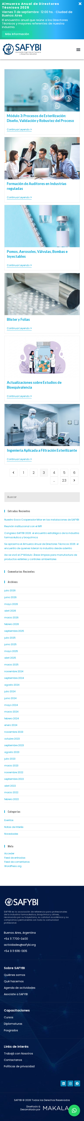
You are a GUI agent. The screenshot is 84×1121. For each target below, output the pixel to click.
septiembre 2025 (14, 631)
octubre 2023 (12, 738)
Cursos (8, 1017)
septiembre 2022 (14, 779)
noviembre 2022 (13, 772)
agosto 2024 (12, 684)
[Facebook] (77, 1083)
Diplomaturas (13, 1024)
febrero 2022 (11, 799)
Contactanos (13, 1060)
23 (64, 480)
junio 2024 (10, 698)
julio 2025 (10, 637)
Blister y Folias (18, 319)
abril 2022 (10, 785)
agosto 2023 (11, 752)
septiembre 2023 (14, 745)
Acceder (9, 853)
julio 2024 (10, 691)
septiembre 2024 (14, 678)
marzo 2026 (11, 617)
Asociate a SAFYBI (16, 994)
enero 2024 (10, 725)
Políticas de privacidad (19, 1066)
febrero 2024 (11, 718)
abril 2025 (10, 657)
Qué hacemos (14, 981)
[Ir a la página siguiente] (74, 480)
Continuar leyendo (19, 129)
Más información (17, 34)
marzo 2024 (11, 711)
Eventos (8, 820)
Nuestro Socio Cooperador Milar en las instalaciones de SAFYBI (41, 519)
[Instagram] (70, 1083)
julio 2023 (9, 758)
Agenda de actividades (19, 988)
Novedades (11, 833)
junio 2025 (10, 644)
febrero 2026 (11, 624)
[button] (78, 49)
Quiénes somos (14, 975)
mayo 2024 (11, 705)
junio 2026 (10, 597)
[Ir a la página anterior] (13, 473)
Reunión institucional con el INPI (23, 526)
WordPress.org (12, 866)
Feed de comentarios (17, 861)
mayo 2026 (11, 604)
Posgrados (11, 1030)
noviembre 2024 (13, 671)
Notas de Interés (13, 827)
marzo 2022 (11, 792)
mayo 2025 (11, 651)
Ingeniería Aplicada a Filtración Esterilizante (42, 450)
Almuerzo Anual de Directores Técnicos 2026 (30, 6)
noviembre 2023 (13, 732)
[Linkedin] (63, 1083)
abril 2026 (10, 610)
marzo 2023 (11, 765)
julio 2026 (10, 590)
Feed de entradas (14, 857)
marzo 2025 (11, 664)
